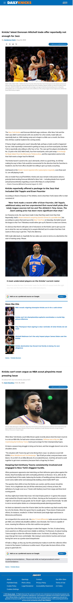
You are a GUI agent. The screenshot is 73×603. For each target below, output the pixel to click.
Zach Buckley (9, 383)
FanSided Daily (12, 583)
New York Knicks (14, 132)
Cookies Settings (13, 589)
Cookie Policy (11, 586)
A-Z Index (59, 586)
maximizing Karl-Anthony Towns (16, 442)
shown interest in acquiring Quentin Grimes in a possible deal (39, 217)
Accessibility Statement (44, 586)
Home (7, 358)
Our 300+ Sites (61, 579)
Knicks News (15, 567)
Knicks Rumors (16, 358)
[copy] (16, 44)
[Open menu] (5, 3)
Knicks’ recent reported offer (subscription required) (36, 170)
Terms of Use (60, 583)
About (9, 579)
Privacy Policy (41, 583)
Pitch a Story (26, 583)
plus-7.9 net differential (40, 519)
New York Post (39, 220)
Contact (39, 579)
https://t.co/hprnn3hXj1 (47, 182)
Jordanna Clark (9, 40)
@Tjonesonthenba (14, 182)
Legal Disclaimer (27, 586)
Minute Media (11, 594)
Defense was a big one (51, 439)
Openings (25, 579)
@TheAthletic (26, 177)
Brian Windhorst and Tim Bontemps (23, 455)
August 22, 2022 (37, 184)
